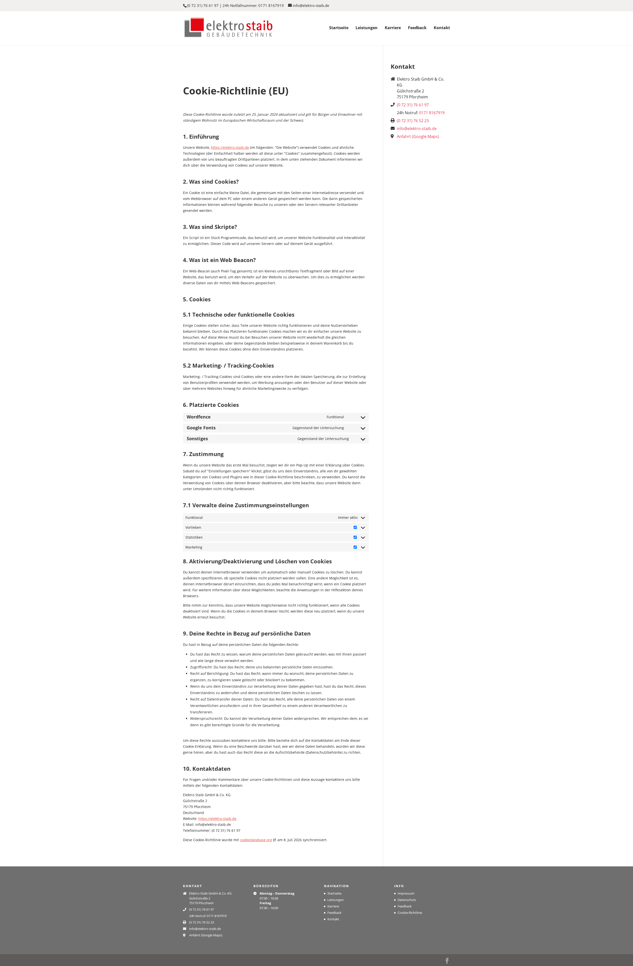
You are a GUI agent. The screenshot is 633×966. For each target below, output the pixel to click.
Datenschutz (407, 900)
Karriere (393, 28)
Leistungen (367, 28)
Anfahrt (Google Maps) (418, 136)
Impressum (406, 893)
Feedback (417, 28)
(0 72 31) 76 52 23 (413, 120)
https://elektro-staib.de (230, 147)
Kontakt (442, 28)
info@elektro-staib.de (417, 128)
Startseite (338, 28)
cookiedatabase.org (256, 839)
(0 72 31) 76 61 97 (203, 5)
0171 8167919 (271, 5)
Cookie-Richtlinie (410, 912)
